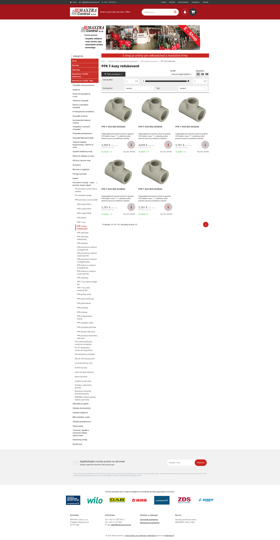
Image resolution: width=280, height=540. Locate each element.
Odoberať (200, 463)
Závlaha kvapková (80, 412)
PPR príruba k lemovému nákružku (87, 336)
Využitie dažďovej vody (82, 151)
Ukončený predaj (80, 439)
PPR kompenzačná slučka (84, 317)
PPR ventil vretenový (85, 299)
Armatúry (77, 165)
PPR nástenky (82, 278)
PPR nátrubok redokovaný (82, 237)
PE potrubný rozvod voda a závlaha (86, 190)
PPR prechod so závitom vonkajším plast (87, 260)
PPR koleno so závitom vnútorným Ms (86, 272)
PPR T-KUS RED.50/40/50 (150, 126)
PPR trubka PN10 (84, 204)
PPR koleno (81, 218)
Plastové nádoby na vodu (83, 156)
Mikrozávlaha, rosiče (81, 417)
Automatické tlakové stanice (82, 121)
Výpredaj (76, 70)
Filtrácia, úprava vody (82, 160)
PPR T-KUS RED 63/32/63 (187, 126)
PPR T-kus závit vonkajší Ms (87, 283)
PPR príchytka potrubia (86, 327)
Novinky (75, 65)
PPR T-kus (81, 222)
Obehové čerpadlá (80, 100)
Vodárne (76, 89)
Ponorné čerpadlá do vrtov (81, 95)
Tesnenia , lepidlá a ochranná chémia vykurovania (81, 433)
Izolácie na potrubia (83, 381)
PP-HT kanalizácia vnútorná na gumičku (84, 348)
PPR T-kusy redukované (82, 227)
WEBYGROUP (169, 536)
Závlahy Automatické (82, 408)
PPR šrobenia (82, 308)
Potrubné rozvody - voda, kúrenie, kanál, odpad (123, 61)
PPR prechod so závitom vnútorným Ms (87, 254)
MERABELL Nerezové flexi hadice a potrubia (85, 398)
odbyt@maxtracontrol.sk (90, 2)
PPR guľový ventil (84, 294)
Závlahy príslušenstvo (82, 421)
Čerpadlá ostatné (80, 116)
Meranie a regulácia (81, 169)
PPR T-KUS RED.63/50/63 (150, 189)
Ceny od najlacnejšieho (180, 74)
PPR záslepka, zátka (85, 323)
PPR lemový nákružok (86, 331)
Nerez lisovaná (81, 376)
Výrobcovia (77, 444)
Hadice (75, 178)
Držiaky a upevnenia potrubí (83, 386)
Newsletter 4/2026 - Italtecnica (80, 75)
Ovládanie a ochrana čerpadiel (81, 127)
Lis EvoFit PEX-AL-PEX (83, 363)
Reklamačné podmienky (149, 523)
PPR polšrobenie (84, 303)
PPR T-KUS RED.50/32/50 (113, 126)
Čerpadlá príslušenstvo (82, 133)
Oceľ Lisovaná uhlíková (84, 372)
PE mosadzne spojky (83, 195)
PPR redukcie (82, 243)
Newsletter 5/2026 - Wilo (82, 81)
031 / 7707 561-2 (110, 2)
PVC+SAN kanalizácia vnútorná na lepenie (83, 342)
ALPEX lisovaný (81, 367)
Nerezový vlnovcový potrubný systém (83, 392)
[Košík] (193, 12)
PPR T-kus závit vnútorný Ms (83, 289)
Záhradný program (80, 403)
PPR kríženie (82, 312)
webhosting (151, 536)
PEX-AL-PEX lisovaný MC (85, 358)
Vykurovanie (78, 426)
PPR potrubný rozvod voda (149, 61)
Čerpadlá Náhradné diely (83, 138)
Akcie (74, 61)
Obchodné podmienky (149, 519)
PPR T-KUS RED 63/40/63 (113, 189)
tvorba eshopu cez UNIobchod (135, 536)
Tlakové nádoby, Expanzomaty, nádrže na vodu (83, 145)
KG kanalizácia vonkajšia (85, 354)
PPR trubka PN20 (84, 213)
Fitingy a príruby (80, 174)
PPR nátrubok (82, 233)
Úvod (74, 2)
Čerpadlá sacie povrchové (83, 85)
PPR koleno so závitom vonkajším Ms (86, 266)
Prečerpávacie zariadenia (83, 111)
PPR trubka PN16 (84, 209)
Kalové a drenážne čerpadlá (80, 106)
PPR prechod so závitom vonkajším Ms (87, 248)
